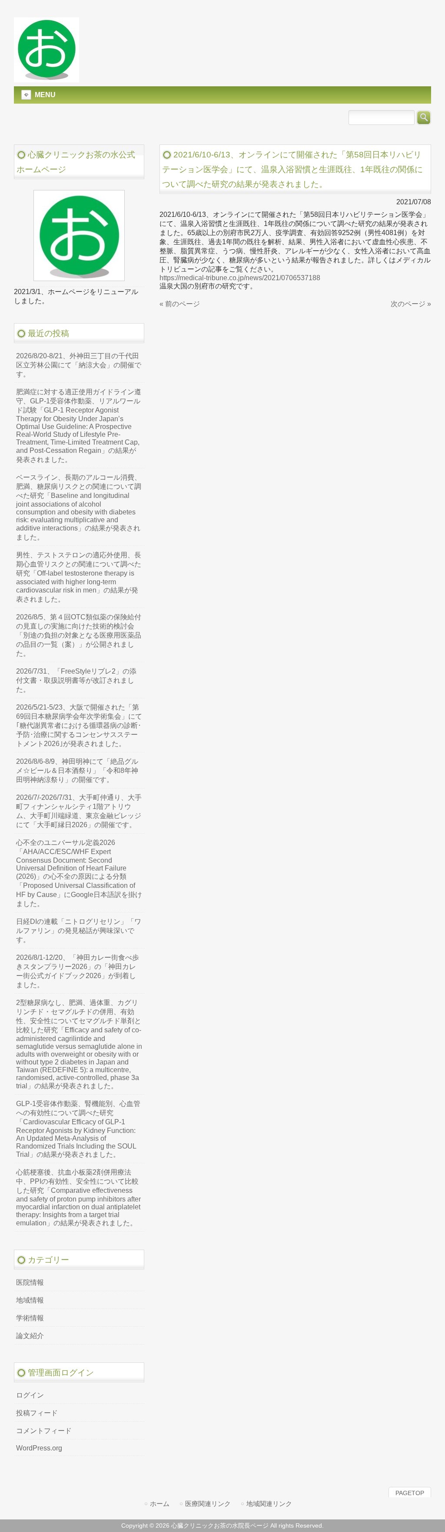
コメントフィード (44, 1430)
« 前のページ (179, 304)
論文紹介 (30, 1335)
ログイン (30, 1395)
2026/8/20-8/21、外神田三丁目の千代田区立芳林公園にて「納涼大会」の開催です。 (78, 365)
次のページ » (411, 304)
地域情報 (30, 1300)
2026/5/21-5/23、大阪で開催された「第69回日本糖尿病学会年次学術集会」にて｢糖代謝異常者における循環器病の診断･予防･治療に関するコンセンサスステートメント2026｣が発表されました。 (79, 725)
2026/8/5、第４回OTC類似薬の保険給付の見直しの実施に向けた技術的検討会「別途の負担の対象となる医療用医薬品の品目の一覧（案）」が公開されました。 (78, 635)
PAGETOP (409, 1492)
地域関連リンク (269, 1503)
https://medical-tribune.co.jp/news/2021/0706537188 (239, 278)
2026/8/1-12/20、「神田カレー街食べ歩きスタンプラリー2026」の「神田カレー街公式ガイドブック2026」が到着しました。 (77, 971)
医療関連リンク (208, 1503)
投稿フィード (37, 1413)
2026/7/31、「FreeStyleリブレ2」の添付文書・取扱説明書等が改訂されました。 (76, 680)
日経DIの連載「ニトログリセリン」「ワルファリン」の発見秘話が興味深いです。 (78, 930)
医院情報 (30, 1282)
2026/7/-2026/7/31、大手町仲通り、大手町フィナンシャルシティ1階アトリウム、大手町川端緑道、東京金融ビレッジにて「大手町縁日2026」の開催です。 (79, 811)
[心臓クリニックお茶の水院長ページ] (46, 78)
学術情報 (30, 1318)
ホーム (159, 1503)
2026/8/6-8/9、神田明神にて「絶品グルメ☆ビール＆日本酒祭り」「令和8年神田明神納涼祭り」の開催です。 (77, 770)
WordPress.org (39, 1448)
